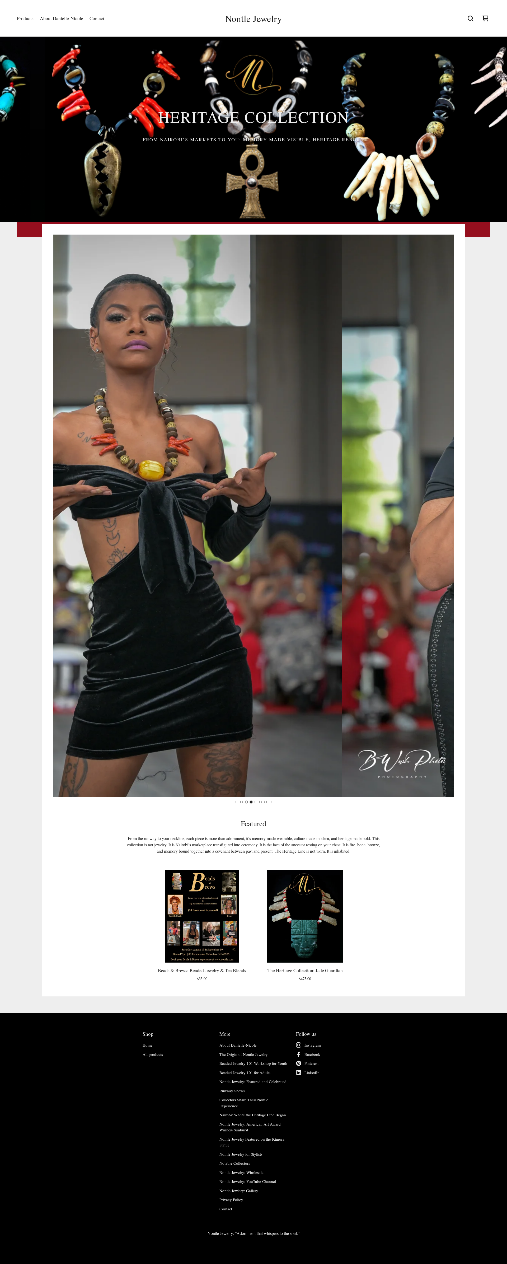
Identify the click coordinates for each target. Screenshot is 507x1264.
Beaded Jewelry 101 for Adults (244, 1072)
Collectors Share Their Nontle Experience (243, 1102)
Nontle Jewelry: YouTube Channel (247, 1181)
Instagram (312, 1045)
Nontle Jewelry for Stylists (240, 1154)
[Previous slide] (61, 516)
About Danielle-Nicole (61, 18)
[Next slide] (445, 516)
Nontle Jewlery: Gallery (238, 1190)
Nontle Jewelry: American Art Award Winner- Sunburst (250, 1127)
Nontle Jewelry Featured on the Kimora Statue (251, 1142)
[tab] (237, 802)
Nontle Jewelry (253, 18)
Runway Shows (232, 1090)
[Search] (470, 18)
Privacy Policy (231, 1199)
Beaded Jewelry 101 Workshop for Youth (253, 1063)
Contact (97, 18)
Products (25, 18)
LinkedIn (312, 1072)
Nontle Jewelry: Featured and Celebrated (253, 1081)
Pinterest (311, 1063)
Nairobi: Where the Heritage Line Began (252, 1114)
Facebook (312, 1054)
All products (153, 1054)
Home (148, 1045)
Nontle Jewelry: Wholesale (241, 1172)
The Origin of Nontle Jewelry (243, 1054)
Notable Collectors (234, 1163)
